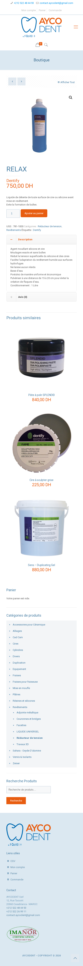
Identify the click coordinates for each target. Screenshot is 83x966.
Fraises (17, 675)
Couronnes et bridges (29, 718)
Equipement (19, 669)
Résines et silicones (24, 700)
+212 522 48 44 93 (24, 3)
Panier (42, 10)
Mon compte (28, 10)
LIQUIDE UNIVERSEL (28, 731)
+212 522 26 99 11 (16, 911)
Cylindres (18, 650)
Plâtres (16, 694)
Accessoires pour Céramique (29, 624)
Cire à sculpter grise (41, 480)
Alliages (17, 631)
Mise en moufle (21, 688)
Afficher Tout (67, 82)
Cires (15, 643)
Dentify (12, 180)
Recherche (16, 800)
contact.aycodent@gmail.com (56, 3)
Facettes (21, 725)
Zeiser (16, 763)
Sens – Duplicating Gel (41, 565)
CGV (12, 861)
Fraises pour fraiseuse (25, 681)
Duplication (19, 662)
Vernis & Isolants (22, 757)
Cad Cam (18, 637)
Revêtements (13, 230)
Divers (16, 656)
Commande (55, 10)
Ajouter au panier (34, 213)
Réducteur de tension (50, 226)
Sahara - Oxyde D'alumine (27, 750)
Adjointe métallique (27, 712)
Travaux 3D (23, 744)
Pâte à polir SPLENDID (41, 395)
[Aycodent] (41, 27)
